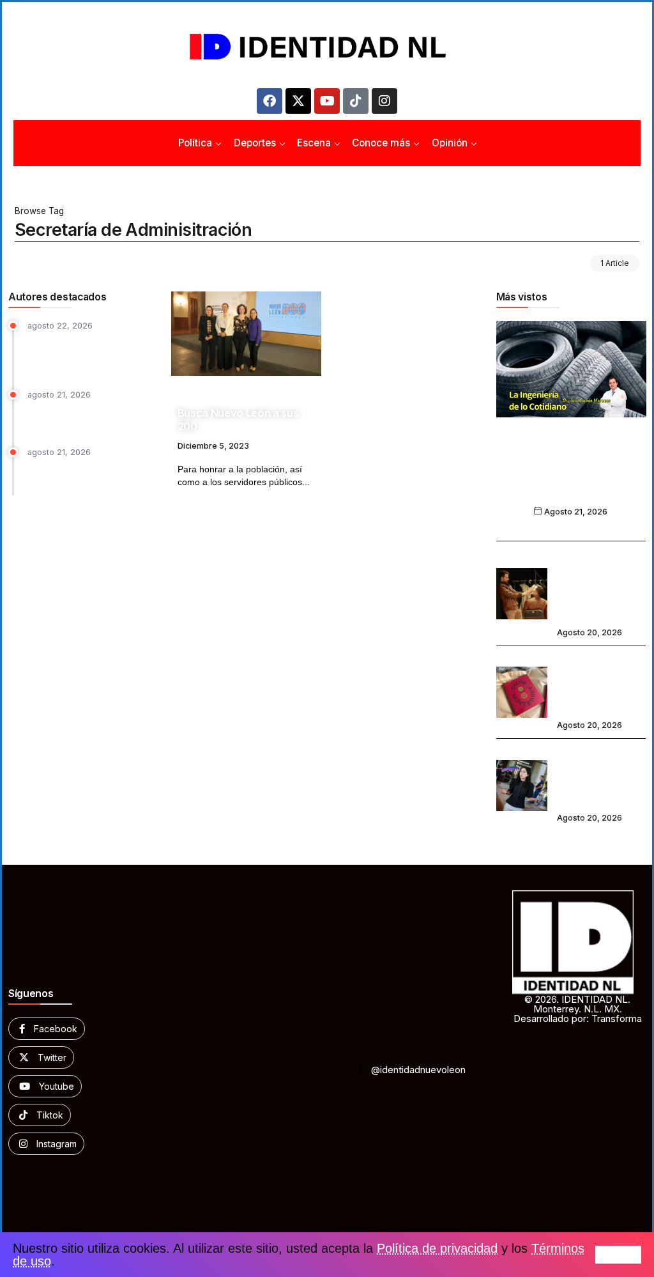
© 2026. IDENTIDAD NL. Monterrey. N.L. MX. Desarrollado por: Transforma (577, 1009)
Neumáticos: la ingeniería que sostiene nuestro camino (571, 479)
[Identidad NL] (327, 47)
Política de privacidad (437, 1248)
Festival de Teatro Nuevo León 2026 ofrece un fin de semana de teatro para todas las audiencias (596, 585)
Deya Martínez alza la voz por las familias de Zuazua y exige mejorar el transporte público (599, 776)
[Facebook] (269, 101)
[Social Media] (46, 1028)
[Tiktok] (356, 101)
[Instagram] (384, 101)
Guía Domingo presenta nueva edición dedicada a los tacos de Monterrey (599, 683)
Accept (618, 1255)
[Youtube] (327, 101)
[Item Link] (246, 333)
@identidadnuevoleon (418, 1070)
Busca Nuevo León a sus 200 (238, 419)
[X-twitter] (298, 101)
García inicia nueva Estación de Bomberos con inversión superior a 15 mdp (90, 353)
